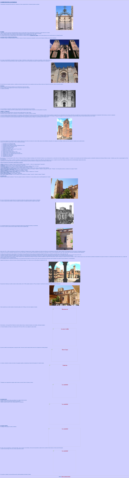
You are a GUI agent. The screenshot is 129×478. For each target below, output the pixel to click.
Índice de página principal (66, 476)
